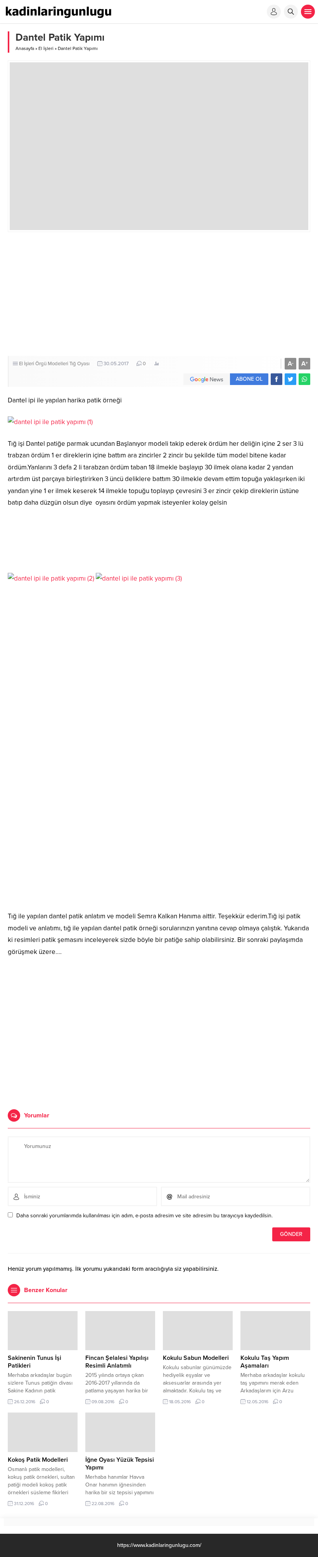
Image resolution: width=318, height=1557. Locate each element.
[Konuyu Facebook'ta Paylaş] (276, 379)
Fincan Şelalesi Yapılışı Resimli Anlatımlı (117, 1362)
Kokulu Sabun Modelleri (196, 1358)
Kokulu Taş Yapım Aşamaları (264, 1362)
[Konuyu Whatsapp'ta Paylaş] (304, 379)
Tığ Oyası (79, 364)
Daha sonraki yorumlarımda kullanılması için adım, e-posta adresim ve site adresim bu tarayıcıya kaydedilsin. (144, 1215)
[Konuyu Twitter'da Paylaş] (290, 379)
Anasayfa (25, 48)
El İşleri (46, 48)
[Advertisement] (159, 294)
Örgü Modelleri (51, 364)
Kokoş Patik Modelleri (38, 1460)
